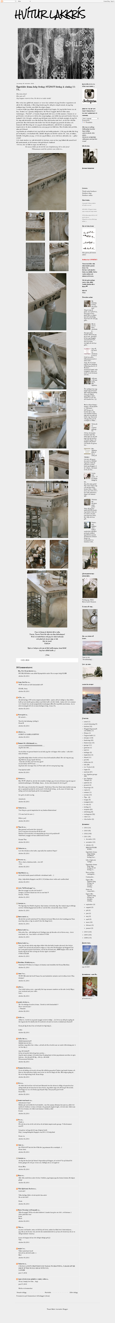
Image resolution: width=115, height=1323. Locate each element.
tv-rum (86, 804)
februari (89, 925)
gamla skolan (22, 1002)
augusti (88, 907)
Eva (19, 1120)
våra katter (88, 819)
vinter (86, 817)
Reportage (87, 787)
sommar (86, 792)
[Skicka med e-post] (22, 660)
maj (87, 916)
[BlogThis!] (23, 660)
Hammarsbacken (23, 1068)
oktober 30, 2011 (24, 1258)
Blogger (65, 1309)
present (86, 785)
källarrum (87, 762)
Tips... (86, 797)
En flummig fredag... (94, 303)
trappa (86, 800)
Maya (20, 1175)
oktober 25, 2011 (24, 1152)
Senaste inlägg (21, 1292)
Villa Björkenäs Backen (26, 1189)
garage (86, 745)
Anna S (20, 973)
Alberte (20, 732)
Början (86, 733)
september (89, 904)
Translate (89, 122)
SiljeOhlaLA (22, 873)
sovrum (86, 795)
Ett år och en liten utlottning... (94, 327)
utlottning (87, 812)
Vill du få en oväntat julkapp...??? (94, 428)
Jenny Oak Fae (23, 682)
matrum (86, 772)
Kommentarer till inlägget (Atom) (38, 1296)
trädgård (87, 802)
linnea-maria (22, 916)
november (89, 842)
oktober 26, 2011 (24, 1221)
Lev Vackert (88, 767)
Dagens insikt (88, 735)
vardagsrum (88, 814)
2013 (86, 830)
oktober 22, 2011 (24, 996)
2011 (86, 836)
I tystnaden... (90, 877)
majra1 (20, 1248)
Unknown (21, 808)
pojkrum (86, 783)
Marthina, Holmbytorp (25, 962)
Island (86, 757)
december (89, 839)
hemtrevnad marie (24, 1100)
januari (88, 928)
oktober (88, 845)
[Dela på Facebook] (27, 660)
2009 (86, 935)
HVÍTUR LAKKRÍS (50, 14)
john (19, 987)
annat (86, 721)
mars (88, 922)
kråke (20, 1017)
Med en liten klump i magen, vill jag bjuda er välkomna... (90, 406)
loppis (86, 769)
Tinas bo (21, 827)
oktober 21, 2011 (24, 897)
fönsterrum (87, 743)
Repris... (94, 522)
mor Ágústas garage (90, 774)
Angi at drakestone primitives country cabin (32, 1279)
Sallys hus (21, 1038)
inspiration (87, 755)
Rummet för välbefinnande (26, 743)
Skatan (20, 778)
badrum (86, 726)
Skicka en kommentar (26, 1288)
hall (85, 750)
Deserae (20, 859)
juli (87, 910)
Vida (19, 1227)
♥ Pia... (20, 697)
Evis (19, 1083)
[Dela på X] (25, 660)
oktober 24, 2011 (24, 1113)
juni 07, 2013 (23, 1284)
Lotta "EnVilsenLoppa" (25, 888)
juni (87, 913)
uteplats (86, 809)
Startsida (48, 1292)
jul (85, 760)
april (87, 919)
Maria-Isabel (22, 930)
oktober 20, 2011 (24, 676)
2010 (86, 932)
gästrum (86, 747)
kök (85, 764)
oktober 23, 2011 (24, 1094)
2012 (86, 833)
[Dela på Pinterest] (28, 660)
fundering (87, 740)
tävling (86, 807)
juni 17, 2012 (23, 1273)
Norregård (21, 715)
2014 (86, 828)
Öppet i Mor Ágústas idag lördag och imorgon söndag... (91, 883)
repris (86, 790)
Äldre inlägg (74, 1292)
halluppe (86, 752)
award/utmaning (89, 724)
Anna (19, 1145)
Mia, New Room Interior (26, 671)
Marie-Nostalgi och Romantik (27, 1210)
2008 (86, 938)
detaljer (86, 738)
